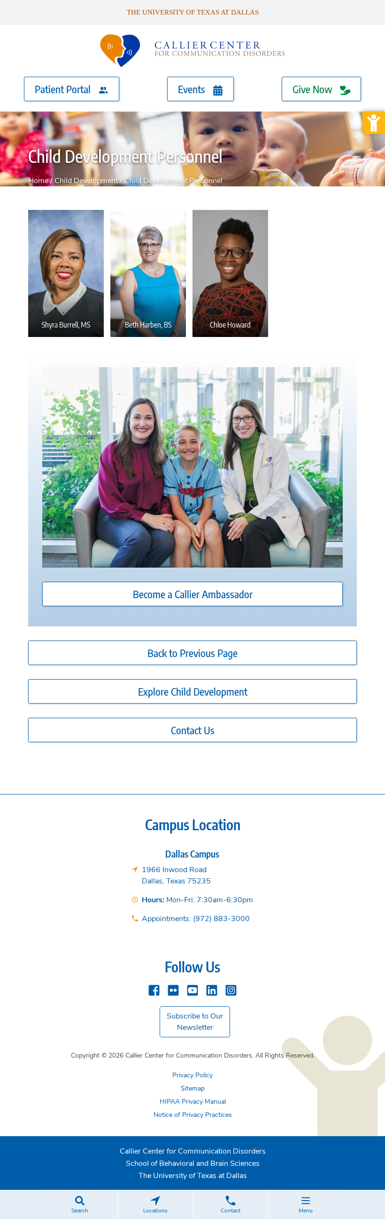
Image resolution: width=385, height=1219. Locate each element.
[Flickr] (173, 989)
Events (193, 89)
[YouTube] (192, 989)
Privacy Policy (192, 1075)
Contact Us (193, 730)
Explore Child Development (192, 691)
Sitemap (193, 1088)
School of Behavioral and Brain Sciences (193, 1163)
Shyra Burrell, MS (66, 228)
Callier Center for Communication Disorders (193, 1151)
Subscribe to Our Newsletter (195, 1022)
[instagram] (231, 989)
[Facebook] (154, 989)
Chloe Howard (230, 228)
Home (38, 181)
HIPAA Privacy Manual (193, 1101)
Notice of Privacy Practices (193, 1114)
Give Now (314, 89)
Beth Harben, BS (148, 228)
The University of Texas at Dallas (193, 12)
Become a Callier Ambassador (193, 594)
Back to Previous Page (192, 652)
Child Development (86, 181)
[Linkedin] (212, 989)
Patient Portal (64, 89)
